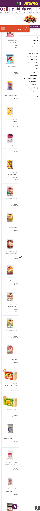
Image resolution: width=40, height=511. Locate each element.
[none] (10, 38)
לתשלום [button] (3, 28)
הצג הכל (36, 65)
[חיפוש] (17, 3)
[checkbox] (29, 40)
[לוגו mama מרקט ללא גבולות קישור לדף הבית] (31, 3)
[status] (20, 28)
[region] (15, 21)
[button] (39, 10)
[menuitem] (39, 10)
